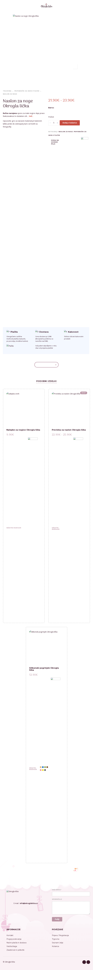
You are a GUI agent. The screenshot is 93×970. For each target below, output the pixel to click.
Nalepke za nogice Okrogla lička (23, 430)
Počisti (51, 117)
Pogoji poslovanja (14, 939)
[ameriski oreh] (50, 111)
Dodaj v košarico (70, 123)
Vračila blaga (12, 946)
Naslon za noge (10, 94)
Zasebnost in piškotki (15, 950)
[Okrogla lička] (33, 528)
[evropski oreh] (62, 111)
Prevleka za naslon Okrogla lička (69, 430)
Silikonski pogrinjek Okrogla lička (44, 669)
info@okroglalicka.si (29, 903)
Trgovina (7, 91)
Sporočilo (57, 899)
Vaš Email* (56, 890)
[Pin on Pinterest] (72, 142)
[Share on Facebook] (64, 142)
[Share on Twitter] (68, 142)
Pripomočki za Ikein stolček (26, 91)
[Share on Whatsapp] (75, 142)
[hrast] (68, 111)
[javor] (74, 111)
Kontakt (10, 935)
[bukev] (56, 111)
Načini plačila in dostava (16, 943)
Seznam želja (57, 943)
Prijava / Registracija (60, 935)
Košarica (55, 946)
